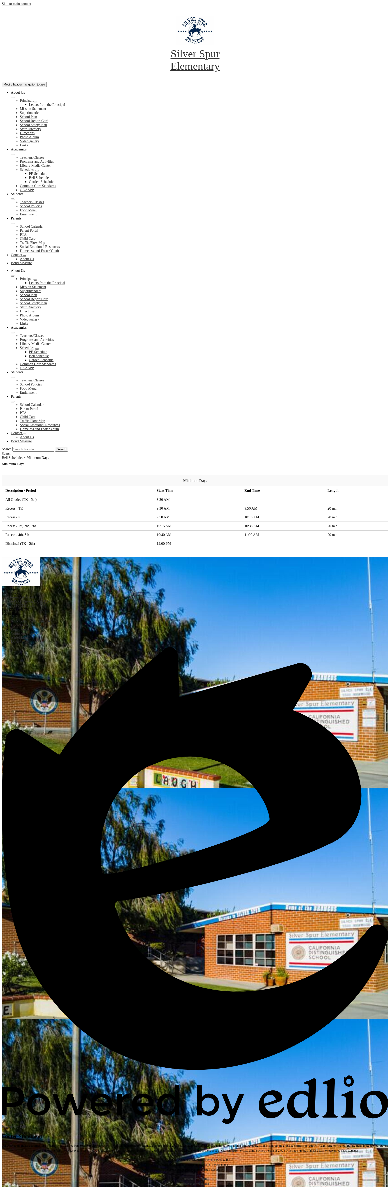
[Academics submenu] (12, 154)
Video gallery (29, 141)
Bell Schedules (12, 457)
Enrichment (28, 214)
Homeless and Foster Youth (39, 251)
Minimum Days (195, 481)
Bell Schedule (39, 178)
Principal (26, 100)
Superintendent (30, 113)
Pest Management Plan (195, 1183)
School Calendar (32, 226)
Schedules (27, 169)
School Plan (28, 117)
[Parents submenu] (12, 223)
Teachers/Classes (32, 157)
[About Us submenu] (12, 97)
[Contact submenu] (24, 256)
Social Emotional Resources (40, 247)
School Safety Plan (33, 125)
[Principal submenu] (35, 101)
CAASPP (27, 190)
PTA (23, 234)
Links (24, 145)
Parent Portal (29, 230)
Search (7, 449)
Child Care (27, 238)
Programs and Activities (37, 161)
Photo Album (29, 137)
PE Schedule (38, 173)
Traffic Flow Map (32, 243)
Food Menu (28, 210)
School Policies (31, 206)
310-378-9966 (214, 1159)
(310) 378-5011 (24, 605)
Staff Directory (30, 129)
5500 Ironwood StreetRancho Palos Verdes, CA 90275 (25, 599)
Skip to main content (16, 4)
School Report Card (34, 121)
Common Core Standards (38, 186)
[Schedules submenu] (37, 170)
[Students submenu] (12, 199)
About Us (27, 259)
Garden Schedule (41, 182)
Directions (27, 133)
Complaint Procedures (195, 1178)
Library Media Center (35, 165)
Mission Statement (33, 109)
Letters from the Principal (47, 104)
